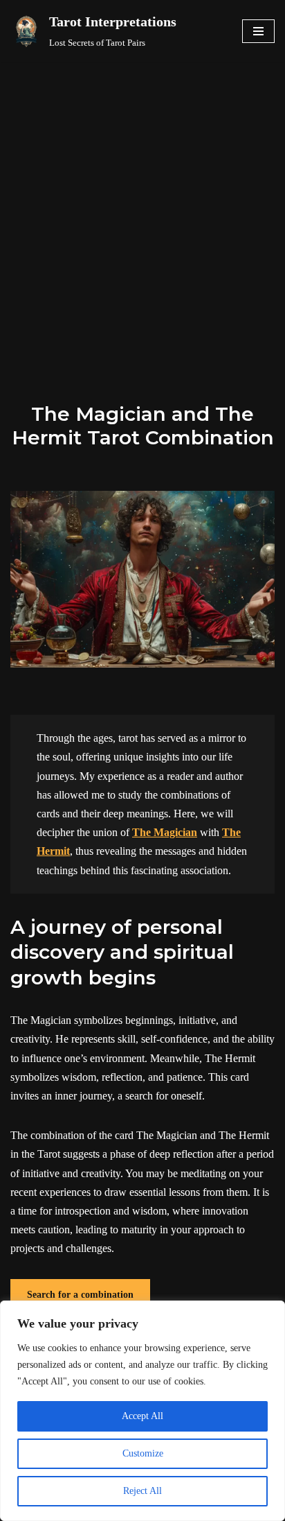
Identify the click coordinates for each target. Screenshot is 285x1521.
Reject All (142, 1491)
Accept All (142, 1416)
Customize (142, 1453)
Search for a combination (80, 1294)
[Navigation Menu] (258, 31)
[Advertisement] (142, 211)
